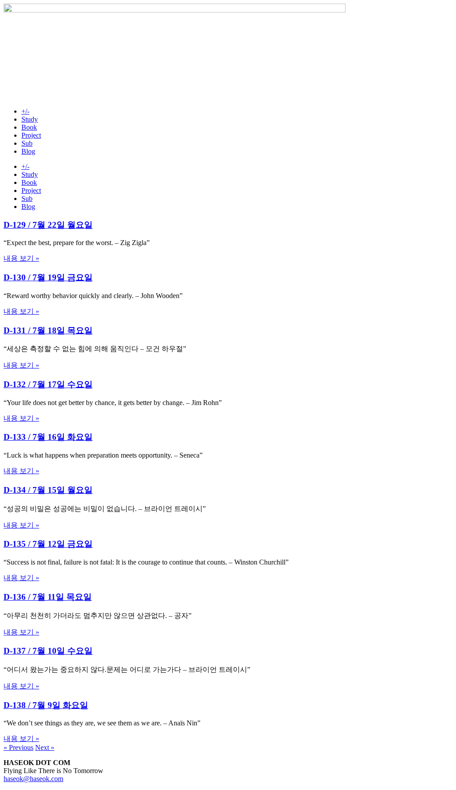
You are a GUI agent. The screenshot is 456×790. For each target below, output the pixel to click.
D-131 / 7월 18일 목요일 (48, 330)
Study (29, 119)
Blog (28, 151)
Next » (44, 747)
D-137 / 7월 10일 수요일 (48, 650)
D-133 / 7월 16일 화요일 (48, 437)
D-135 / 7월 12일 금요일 (48, 543)
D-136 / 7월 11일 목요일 (48, 597)
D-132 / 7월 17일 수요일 (48, 384)
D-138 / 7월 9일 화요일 (46, 705)
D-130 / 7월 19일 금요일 (48, 277)
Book (29, 127)
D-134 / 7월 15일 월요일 (48, 490)
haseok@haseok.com (33, 778)
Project (31, 135)
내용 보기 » (21, 258)
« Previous (18, 747)
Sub (27, 143)
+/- (25, 111)
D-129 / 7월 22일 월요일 (48, 224)
